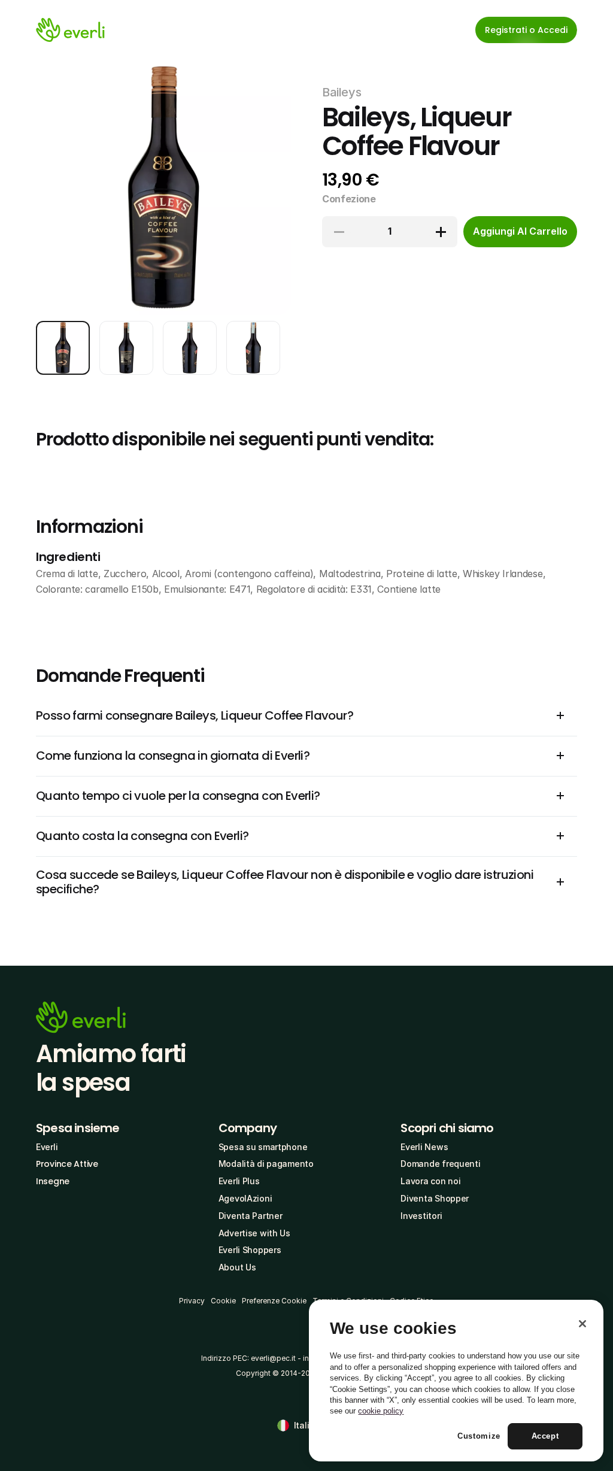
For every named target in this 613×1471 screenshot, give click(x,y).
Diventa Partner (251, 1216)
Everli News (424, 1147)
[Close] (582, 1324)
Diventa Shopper (434, 1198)
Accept (545, 1435)
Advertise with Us (254, 1233)
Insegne (52, 1181)
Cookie (223, 1300)
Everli (46, 1147)
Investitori (421, 1216)
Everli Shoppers (250, 1250)
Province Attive (67, 1164)
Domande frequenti (440, 1163)
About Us (237, 1267)
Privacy (192, 1300)
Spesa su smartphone (263, 1147)
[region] (456, 1380)
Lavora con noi (430, 1181)
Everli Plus (239, 1181)
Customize (478, 1435)
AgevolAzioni (245, 1198)
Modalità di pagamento (266, 1163)
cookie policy (380, 1410)
